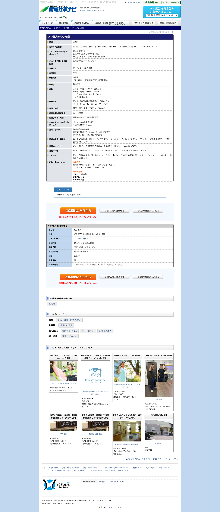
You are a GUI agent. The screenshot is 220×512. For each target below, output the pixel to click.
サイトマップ (164, 468)
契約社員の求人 (69, 331)
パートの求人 (88, 331)
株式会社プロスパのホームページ (111, 482)
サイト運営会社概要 (51, 468)
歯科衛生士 (159, 443)
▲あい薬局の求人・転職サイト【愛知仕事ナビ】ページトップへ (152, 459)
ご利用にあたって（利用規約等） (143, 468)
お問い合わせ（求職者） (71, 468)
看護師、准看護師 (95, 434)
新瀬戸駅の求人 (69, 336)
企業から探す (110, 470)
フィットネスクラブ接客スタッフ (63, 383)
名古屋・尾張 (85, 10)
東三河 (101, 10)
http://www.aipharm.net (83, 239)
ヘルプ (46, 470)
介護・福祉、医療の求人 (69, 320)
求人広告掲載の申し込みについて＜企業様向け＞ (70, 470)
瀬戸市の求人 (66, 325)
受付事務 (63, 434)
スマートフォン (115, 507)
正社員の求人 (105, 331)
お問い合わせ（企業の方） (92, 468)
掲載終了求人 (123, 470)
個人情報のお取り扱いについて (116, 468)
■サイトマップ (136, 2)
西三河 (96, 10)
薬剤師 (52, 304)
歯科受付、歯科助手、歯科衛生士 (127, 444)
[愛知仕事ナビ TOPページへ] (58, 9)
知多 (92, 10)
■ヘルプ (128, 2)
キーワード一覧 (96, 470)
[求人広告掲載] (162, 11)
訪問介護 (159, 399)
